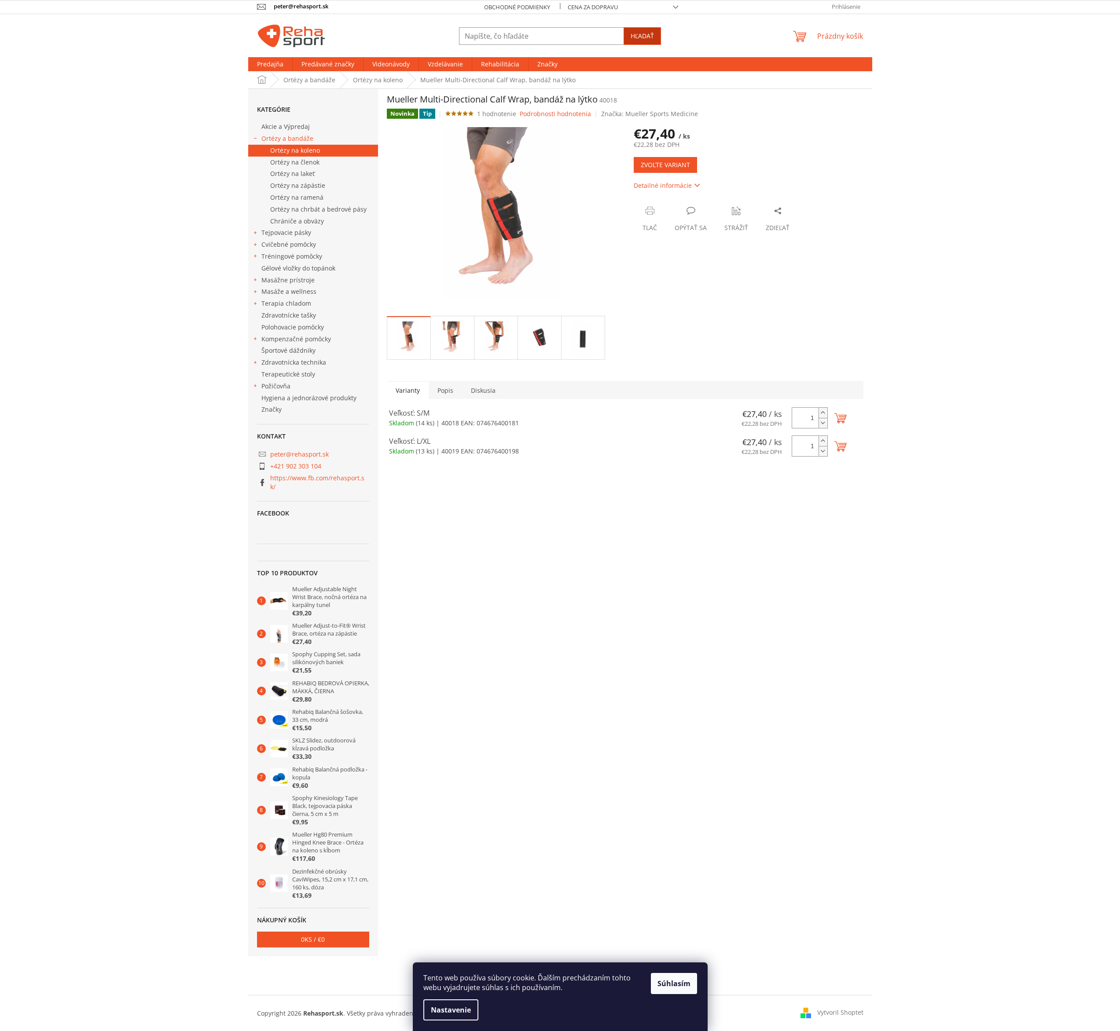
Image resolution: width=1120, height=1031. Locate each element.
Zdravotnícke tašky (288, 315)
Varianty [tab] (408, 390)
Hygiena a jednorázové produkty (308, 398)
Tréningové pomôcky (291, 256)
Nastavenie (451, 1010)
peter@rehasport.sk (299, 454)
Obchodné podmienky (517, 7)
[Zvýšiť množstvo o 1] (823, 413)
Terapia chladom (286, 303)
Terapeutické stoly (288, 374)
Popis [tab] (445, 390)
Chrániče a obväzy (297, 221)
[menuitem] (270, 64)
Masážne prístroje (288, 280)
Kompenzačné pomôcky (296, 339)
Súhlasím (673, 983)
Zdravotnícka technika (293, 362)
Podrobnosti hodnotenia (555, 114)
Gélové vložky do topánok (298, 268)
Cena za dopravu (593, 7)
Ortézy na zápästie (297, 185)
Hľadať (642, 36)
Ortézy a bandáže (287, 138)
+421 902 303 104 (295, 466)
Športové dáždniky (288, 350)
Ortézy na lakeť (292, 173)
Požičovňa (275, 386)
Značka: (649, 114)
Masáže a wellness (288, 291)
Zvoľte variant (665, 165)
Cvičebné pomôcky (288, 244)
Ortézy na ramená (296, 197)
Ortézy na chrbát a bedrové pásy (318, 209)
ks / (313, 939)
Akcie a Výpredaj (285, 126)
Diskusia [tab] (483, 390)
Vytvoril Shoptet (840, 1012)
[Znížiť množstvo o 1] (823, 423)
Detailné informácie (663, 185)
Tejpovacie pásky (286, 232)
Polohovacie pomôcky (292, 327)
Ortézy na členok (294, 162)
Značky (271, 409)
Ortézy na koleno (295, 150)
